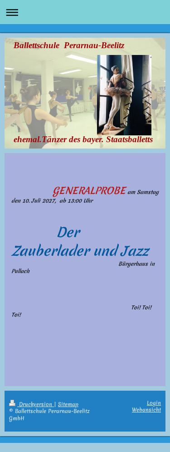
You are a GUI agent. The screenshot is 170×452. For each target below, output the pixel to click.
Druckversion (35, 404)
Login (154, 403)
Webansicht (146, 409)
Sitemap (68, 404)
